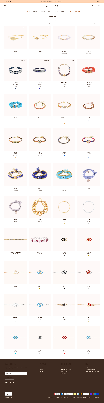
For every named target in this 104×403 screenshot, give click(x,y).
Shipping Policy (59, 397)
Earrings (43, 11)
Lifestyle (63, 11)
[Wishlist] (96, 6)
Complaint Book (96, 397)
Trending (70, 11)
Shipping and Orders (90, 367)
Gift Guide (78, 11)
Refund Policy (72, 397)
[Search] (5, 6)
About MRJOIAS (44, 367)
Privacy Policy (65, 397)
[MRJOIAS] (52, 6)
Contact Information (87, 397)
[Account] (92, 6)
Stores (41, 369)
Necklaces (35, 11)
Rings (56, 11)
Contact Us (64, 367)
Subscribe (9, 377)
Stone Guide (64, 373)
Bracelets (50, 11)
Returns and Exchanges (90, 369)
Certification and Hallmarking (92, 371)
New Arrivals (27, 11)
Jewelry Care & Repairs (66, 369)
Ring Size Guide (64, 371)
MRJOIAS (10, 397)
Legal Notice (79, 397)
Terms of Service (51, 397)
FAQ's (41, 371)
